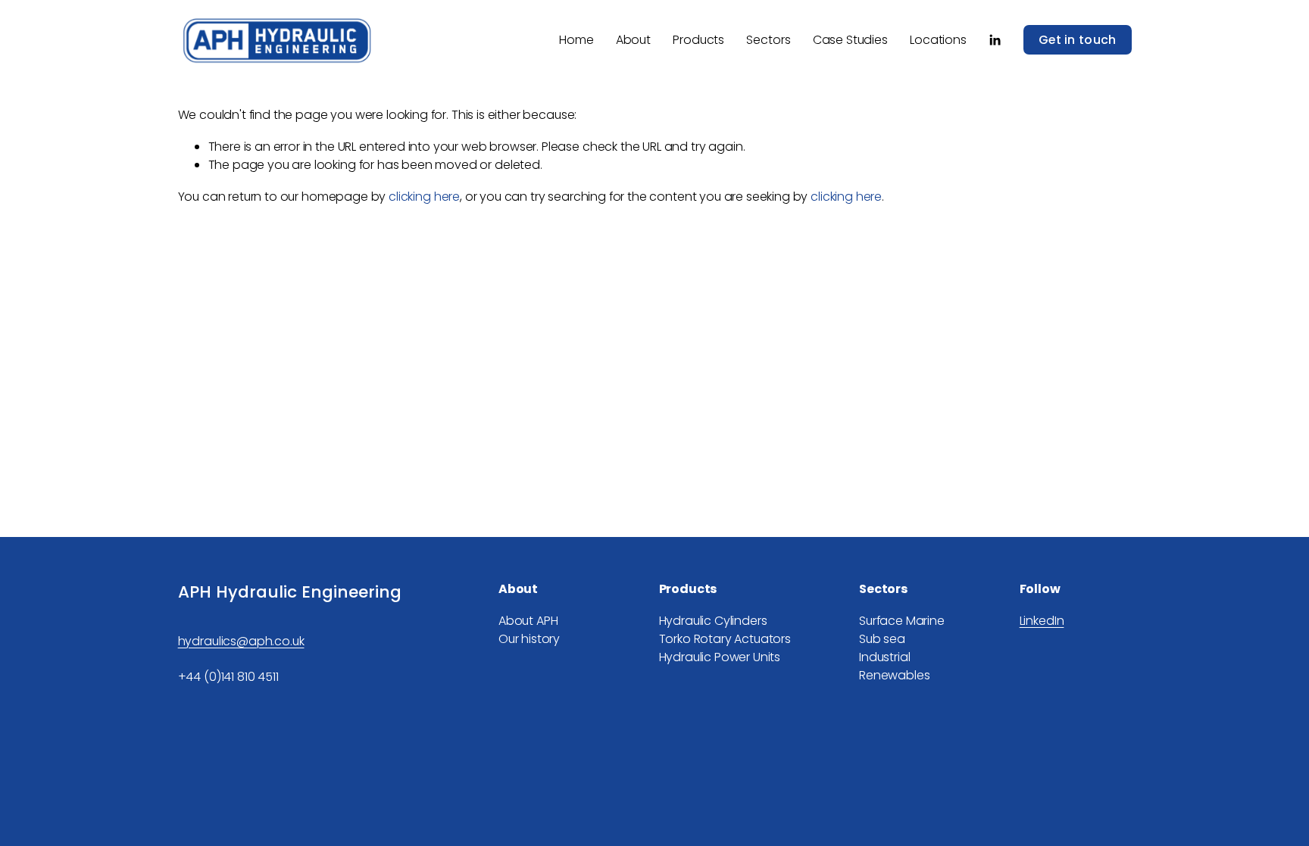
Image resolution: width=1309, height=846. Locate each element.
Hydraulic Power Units (720, 657)
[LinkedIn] (994, 40)
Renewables (894, 675)
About (633, 39)
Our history (529, 639)
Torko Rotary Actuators (725, 639)
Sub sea (882, 639)
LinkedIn (1042, 620)
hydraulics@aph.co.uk (241, 641)
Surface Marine (902, 620)
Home (576, 39)
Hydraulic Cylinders (713, 620)
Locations (938, 39)
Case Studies (850, 39)
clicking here (424, 196)
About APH (528, 620)
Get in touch (1078, 39)
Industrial (884, 657)
